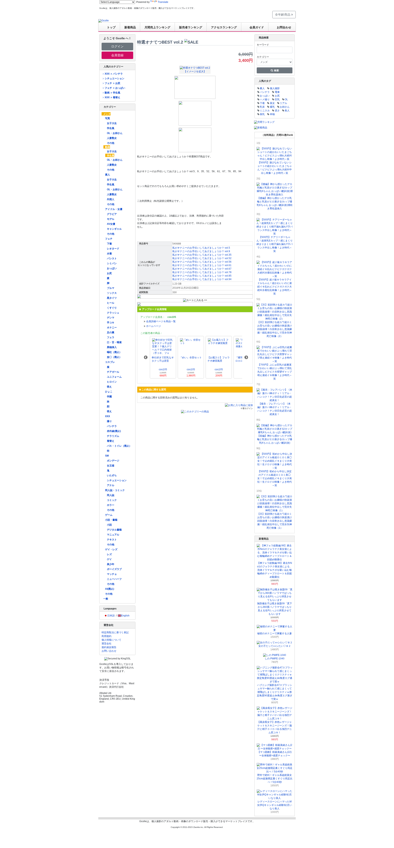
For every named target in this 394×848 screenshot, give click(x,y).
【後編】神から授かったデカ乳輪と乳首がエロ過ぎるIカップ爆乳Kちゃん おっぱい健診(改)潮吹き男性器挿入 (275, 203)
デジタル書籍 (114, 529)
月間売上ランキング (157, 27)
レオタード (113, 248)
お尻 (109, 273)
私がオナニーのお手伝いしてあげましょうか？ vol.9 (201, 251)
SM (107, 455)
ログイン (117, 46)
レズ (109, 554)
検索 (276, 70)
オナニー (112, 327)
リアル (283, 103)
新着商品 (130, 27)
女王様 (110, 465)
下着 (109, 243)
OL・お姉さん (115, 133)
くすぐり (112, 307)
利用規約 (106, 636)
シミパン (112, 263)
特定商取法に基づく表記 (115, 632)
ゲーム (108, 514)
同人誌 (110, 495)
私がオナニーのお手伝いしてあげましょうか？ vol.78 (201, 272)
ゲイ (109, 559)
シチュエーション (114, 78)
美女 (272, 103)
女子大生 (112, 123)
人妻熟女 (112, 138)
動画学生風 (112, 92)
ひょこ (108, 391)
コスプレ (110, 362)
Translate (163, 2)
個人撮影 (275, 88)
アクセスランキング (224, 27)
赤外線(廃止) (114, 431)
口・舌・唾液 (114, 342)
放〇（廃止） (114, 357)
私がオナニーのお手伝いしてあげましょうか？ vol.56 (201, 261)
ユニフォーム (114, 376)
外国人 (110, 199)
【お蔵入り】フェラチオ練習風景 (218, 359)
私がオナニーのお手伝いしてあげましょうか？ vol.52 (201, 258)
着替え (110, 441)
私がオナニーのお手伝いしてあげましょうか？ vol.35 (201, 254)
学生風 (110, 128)
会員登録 (117, 55)
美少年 (110, 564)
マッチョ (112, 574)
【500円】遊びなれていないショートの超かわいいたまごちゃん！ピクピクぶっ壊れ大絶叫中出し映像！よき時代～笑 (274, 167)
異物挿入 (112, 347)
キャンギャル (114, 228)
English (125, 615)
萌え (109, 386)
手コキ (110, 322)
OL (286, 99)
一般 (105, 598)
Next (246, 357)
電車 (277, 92)
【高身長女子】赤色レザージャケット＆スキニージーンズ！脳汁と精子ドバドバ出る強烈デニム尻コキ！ (274, 727)
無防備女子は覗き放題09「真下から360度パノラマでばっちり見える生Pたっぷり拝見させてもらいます (274, 608)
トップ (111, 27)
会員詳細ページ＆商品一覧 (161, 321)
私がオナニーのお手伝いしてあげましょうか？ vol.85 (201, 275)
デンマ (110, 317)
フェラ (110, 337)
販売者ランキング (190, 27)
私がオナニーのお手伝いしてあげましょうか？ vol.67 (201, 268)
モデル (110, 219)
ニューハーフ (114, 579)
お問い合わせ (109, 651)
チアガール (113, 371)
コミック (112, 500)
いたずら (112, 475)
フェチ (108, 238)
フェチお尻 (112, 83)
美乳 (262, 114)
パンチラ (112, 426)
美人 (287, 110)
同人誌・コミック (115, 490)
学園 (109, 396)
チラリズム (113, 436)
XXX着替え (112, 97)
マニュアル (113, 534)
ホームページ (153, 326)
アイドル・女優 (113, 209)
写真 (107, 118)
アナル (110, 485)
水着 (109, 253)
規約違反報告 (109, 647)
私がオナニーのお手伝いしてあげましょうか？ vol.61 (201, 265)
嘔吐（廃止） (114, 352)
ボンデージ (113, 460)
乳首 (262, 106)
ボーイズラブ (114, 569)
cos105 (163, 369)
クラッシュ (113, 312)
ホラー (110, 505)
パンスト (112, 258)
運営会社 (106, 643)
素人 (107, 174)
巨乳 (277, 99)
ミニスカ (265, 110)
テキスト (112, 539)
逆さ (277, 110)
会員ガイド (257, 27)
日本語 (111, 615)
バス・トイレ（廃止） (119, 445)
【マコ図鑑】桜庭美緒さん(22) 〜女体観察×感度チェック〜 (275, 754)
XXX (107, 416)
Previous (146, 357)
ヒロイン (112, 381)
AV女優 (111, 224)
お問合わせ (284, 27)
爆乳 (272, 106)
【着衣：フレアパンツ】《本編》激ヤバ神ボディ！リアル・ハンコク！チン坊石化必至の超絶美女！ (274, 409)
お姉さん (285, 106)
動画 (107, 147)
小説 (109, 524)
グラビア (112, 214)
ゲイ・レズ (111, 549)
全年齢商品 (283, 14)
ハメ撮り (265, 99)
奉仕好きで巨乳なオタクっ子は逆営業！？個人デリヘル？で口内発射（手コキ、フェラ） (163, 359)
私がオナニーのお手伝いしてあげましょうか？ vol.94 (201, 279)
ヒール (110, 302)
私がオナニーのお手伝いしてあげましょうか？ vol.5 (201, 247)
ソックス (112, 293)
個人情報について (111, 639)
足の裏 (110, 332)
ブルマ (110, 288)
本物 (272, 114)
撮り (109, 421)
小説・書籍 (111, 519)
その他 (110, 143)
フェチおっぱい (115, 88)
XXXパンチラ (114, 73)
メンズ (107, 114)
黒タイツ (112, 298)
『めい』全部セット (191, 357)
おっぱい (112, 268)
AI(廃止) (109, 588)
